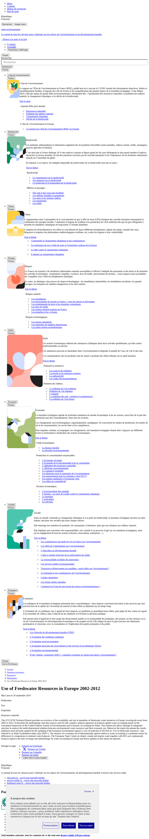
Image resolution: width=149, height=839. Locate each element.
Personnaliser (50, 826)
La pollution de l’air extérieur (62, 388)
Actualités (11, 47)
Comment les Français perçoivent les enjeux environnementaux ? (70, 586)
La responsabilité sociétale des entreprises (60, 559)
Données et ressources (15, 672)
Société (11, 505)
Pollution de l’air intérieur (61, 391)
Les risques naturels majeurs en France (49, 309)
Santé (10, 330)
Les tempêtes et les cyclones (44, 312)
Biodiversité (13, 132)
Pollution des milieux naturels (39, 114)
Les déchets (47, 502)
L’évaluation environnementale (44, 650)
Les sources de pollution (60, 371)
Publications (12, 678)
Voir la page (24, 101)
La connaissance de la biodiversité (48, 177)
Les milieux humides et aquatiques (48, 195)
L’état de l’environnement (18, 75)
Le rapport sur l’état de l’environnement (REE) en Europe (52, 129)
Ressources (11, 675)
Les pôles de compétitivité (54, 481)
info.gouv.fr (26, 778)
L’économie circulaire (52, 460)
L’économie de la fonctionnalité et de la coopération (65, 463)
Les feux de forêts (39, 307)
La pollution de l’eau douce (61, 399)
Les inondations (38, 299)
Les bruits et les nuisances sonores (65, 373)
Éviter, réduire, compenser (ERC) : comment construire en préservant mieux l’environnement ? (73, 655)
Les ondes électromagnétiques (63, 378)
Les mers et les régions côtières (47, 198)
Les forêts (37, 203)
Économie (12, 402)
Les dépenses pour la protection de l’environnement (65, 473)
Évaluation (12, 590)
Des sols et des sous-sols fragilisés (48, 193)
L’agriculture (48, 499)
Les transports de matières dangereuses (49, 324)
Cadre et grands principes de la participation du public (65, 555)
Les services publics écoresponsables (57, 564)
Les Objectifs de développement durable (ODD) (52, 632)
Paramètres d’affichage (18, 50)
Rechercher (7, 24)
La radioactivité (56, 376)
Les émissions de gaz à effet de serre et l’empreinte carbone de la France (64, 245)
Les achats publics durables (53, 582)
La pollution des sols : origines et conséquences (71, 396)
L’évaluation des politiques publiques (47, 637)
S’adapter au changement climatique (47, 254)
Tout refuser (68, 826)
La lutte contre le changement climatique (49, 250)
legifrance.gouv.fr (28, 783)
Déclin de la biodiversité (37, 119)
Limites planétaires (49, 577)
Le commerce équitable (52, 471)
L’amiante (53, 394)
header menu (20, 24)
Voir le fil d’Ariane (9, 664)
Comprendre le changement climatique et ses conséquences (58, 240)
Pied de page (13, 11)
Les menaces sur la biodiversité (47, 180)
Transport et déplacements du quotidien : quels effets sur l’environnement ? (75, 568)
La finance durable (50, 448)
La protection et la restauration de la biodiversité (55, 183)
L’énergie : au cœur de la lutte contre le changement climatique (71, 494)
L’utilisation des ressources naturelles (59, 465)
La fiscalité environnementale (55, 450)
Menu (9, 3)
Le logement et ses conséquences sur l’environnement (65, 573)
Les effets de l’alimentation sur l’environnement (62, 546)
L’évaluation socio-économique (44, 641)
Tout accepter (86, 826)
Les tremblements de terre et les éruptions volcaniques (56, 304)
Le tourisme (47, 496)
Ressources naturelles (36, 111)
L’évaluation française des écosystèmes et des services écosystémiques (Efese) (65, 646)
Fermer (5, 55)
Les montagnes (39, 200)
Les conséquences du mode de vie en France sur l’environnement (71, 541)
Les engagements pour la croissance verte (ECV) (64, 476)
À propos (11, 44)
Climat (11, 206)
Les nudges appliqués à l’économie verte (60, 479)
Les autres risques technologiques (46, 327)
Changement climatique (37, 116)
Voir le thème (32, 168)
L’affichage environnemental (55, 468)
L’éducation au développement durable (58, 550)
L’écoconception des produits (55, 491)
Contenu (11, 6)
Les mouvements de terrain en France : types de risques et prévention (63, 301)
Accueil (10, 669)
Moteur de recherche (16, 9)
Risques (11, 258)
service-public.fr (28, 780)
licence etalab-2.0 (75, 835)
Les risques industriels (41, 322)
